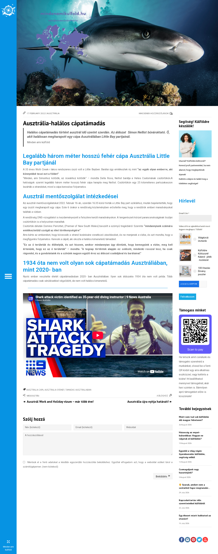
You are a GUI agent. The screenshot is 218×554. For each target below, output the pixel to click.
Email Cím (184, 213)
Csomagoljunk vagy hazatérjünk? (189, 471)
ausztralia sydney (54, 389)
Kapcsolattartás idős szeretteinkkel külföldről (192, 502)
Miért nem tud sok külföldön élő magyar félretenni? (194, 418)
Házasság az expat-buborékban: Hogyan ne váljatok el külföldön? (191, 435)
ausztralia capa (35, 389)
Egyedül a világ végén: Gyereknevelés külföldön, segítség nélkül (192, 454)
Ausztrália (53, 113)
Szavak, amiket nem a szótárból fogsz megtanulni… (194, 486)
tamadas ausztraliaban (78, 389)
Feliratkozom (187, 296)
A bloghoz (162, 395)
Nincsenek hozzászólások (154, 113)
